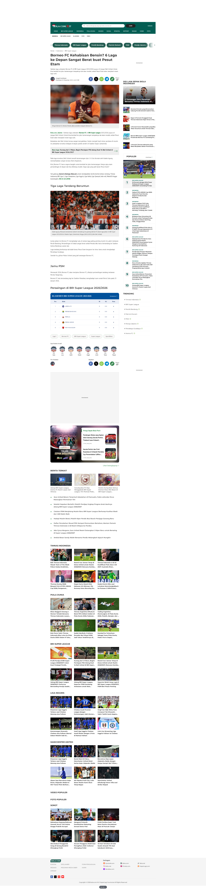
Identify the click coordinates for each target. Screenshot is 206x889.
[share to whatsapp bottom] (101, 363)
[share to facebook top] (91, 79)
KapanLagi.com (145, 866)
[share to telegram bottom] (107, 363)
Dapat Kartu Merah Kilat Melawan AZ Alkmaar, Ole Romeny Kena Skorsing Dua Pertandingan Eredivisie (84, 586)
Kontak (53, 864)
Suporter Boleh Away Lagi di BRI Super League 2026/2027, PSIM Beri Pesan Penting (108, 684)
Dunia (109, 31)
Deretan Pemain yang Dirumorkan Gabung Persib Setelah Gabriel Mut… (143, 110)
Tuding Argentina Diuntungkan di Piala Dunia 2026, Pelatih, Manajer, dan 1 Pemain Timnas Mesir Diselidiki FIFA (108, 614)
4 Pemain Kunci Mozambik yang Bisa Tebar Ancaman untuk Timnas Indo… (143, 127)
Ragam (134, 31)
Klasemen (76, 36)
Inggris (100, 31)
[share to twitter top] (96, 79)
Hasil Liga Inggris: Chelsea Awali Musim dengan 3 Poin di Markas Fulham (84, 733)
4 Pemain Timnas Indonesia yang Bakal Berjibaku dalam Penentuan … (143, 145)
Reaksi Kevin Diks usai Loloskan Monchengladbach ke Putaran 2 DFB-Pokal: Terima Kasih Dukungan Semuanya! (108, 586)
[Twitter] (55, 876)
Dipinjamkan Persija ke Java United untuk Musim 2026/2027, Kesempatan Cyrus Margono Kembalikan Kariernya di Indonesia (142, 242)
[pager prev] (51, 45)
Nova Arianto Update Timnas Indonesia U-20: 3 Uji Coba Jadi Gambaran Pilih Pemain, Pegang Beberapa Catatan (142, 265)
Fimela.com (126, 866)
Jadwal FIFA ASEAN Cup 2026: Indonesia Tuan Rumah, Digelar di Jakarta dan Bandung (142, 194)
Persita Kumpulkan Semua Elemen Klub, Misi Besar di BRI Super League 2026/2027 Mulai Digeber (108, 490)
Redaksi (53, 867)
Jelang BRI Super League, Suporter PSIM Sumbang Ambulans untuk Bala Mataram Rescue (83, 684)
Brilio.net (108, 866)
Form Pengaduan (88, 864)
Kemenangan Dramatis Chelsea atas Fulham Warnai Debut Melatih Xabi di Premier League (60, 733)
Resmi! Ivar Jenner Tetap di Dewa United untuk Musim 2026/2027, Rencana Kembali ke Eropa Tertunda (84, 565)
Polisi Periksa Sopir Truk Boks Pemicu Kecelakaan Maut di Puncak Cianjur (107, 824)
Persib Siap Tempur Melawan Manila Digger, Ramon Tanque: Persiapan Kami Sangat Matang (142, 254)
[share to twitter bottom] (96, 363)
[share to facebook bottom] (91, 363)
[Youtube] (62, 876)
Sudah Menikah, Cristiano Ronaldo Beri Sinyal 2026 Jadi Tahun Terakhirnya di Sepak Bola (83, 635)
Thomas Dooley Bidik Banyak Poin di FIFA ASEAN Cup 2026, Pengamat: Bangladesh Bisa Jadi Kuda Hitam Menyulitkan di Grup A (60, 586)
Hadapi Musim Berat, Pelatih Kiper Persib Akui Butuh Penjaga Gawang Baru (84, 519)
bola (62, 26)
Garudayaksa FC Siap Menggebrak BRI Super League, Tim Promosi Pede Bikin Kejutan (84, 490)
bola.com (94, 882)
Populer (131, 156)
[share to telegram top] (107, 79)
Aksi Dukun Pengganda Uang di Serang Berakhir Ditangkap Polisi (59, 846)
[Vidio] (59, 876)
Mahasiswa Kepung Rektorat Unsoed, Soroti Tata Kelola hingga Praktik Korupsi (61, 824)
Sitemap (53, 871)
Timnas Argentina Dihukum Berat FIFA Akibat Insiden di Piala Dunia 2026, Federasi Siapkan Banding (84, 614)
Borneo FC (82, 133)
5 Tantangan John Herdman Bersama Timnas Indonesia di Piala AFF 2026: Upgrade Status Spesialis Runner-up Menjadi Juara (139, 100)
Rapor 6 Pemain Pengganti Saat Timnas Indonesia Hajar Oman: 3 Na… (143, 118)
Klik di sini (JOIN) (64, 179)
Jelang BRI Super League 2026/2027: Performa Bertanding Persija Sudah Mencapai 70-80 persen (59, 684)
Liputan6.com (109, 863)
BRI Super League (67, 31)
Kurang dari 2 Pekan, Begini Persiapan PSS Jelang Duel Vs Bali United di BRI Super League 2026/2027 (84, 663)
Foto (148, 31)
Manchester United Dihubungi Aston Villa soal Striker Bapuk (107, 782)
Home (56, 31)
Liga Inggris (57, 693)
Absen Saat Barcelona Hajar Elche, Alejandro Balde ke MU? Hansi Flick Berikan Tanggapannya (60, 782)
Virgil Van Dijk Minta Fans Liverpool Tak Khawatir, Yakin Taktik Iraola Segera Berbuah (107, 712)
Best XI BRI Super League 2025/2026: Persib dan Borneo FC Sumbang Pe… (143, 136)
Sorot (53, 805)
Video (142, 31)
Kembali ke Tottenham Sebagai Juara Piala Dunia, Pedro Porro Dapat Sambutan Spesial (107, 635)
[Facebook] (51, 876)
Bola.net (142, 863)
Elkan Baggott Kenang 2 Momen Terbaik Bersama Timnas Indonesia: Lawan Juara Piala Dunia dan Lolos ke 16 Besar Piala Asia (60, 614)
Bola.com (126, 863)
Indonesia (80, 31)
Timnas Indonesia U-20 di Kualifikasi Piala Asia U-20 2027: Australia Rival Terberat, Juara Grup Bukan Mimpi (108, 565)
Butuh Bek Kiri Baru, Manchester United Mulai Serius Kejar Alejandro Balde (84, 761)
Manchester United (61, 742)
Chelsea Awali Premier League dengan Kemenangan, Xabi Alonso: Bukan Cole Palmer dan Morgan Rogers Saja (84, 712)
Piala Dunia (91, 31)
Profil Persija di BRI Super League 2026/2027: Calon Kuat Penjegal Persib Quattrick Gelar (60, 663)
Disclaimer (65, 864)
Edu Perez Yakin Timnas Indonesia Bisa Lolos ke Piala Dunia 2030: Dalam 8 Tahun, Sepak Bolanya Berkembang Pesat (61, 635)
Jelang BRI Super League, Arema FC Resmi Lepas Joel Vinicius (60, 490)
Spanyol (117, 31)
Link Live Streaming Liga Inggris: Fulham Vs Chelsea (107, 732)
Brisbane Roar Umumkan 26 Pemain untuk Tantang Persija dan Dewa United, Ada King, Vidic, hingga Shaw (142, 219)
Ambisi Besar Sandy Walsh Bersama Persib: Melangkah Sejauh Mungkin (82, 538)
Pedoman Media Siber (69, 867)
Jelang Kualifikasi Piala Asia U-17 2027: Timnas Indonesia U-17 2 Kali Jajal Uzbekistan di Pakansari (142, 230)
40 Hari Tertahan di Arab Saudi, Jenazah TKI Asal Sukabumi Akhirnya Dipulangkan (107, 846)
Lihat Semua (148, 157)
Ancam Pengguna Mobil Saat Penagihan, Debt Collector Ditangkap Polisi (84, 846)
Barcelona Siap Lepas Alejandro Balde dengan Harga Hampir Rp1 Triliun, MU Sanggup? (107, 761)
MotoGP (126, 31)
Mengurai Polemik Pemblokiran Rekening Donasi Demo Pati (82, 824)
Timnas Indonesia (60, 546)
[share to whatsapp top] (101, 79)
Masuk (150, 26)
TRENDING (128, 294)
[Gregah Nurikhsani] (53, 79)
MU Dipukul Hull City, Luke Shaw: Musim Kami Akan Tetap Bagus (84, 782)
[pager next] (155, 45)
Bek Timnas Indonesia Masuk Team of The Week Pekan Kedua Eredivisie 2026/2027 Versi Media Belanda (59, 565)
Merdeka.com (109, 869)
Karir (84, 867)
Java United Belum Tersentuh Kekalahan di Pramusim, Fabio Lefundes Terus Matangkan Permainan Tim (142, 276)
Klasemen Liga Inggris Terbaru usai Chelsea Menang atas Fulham (58, 712)
